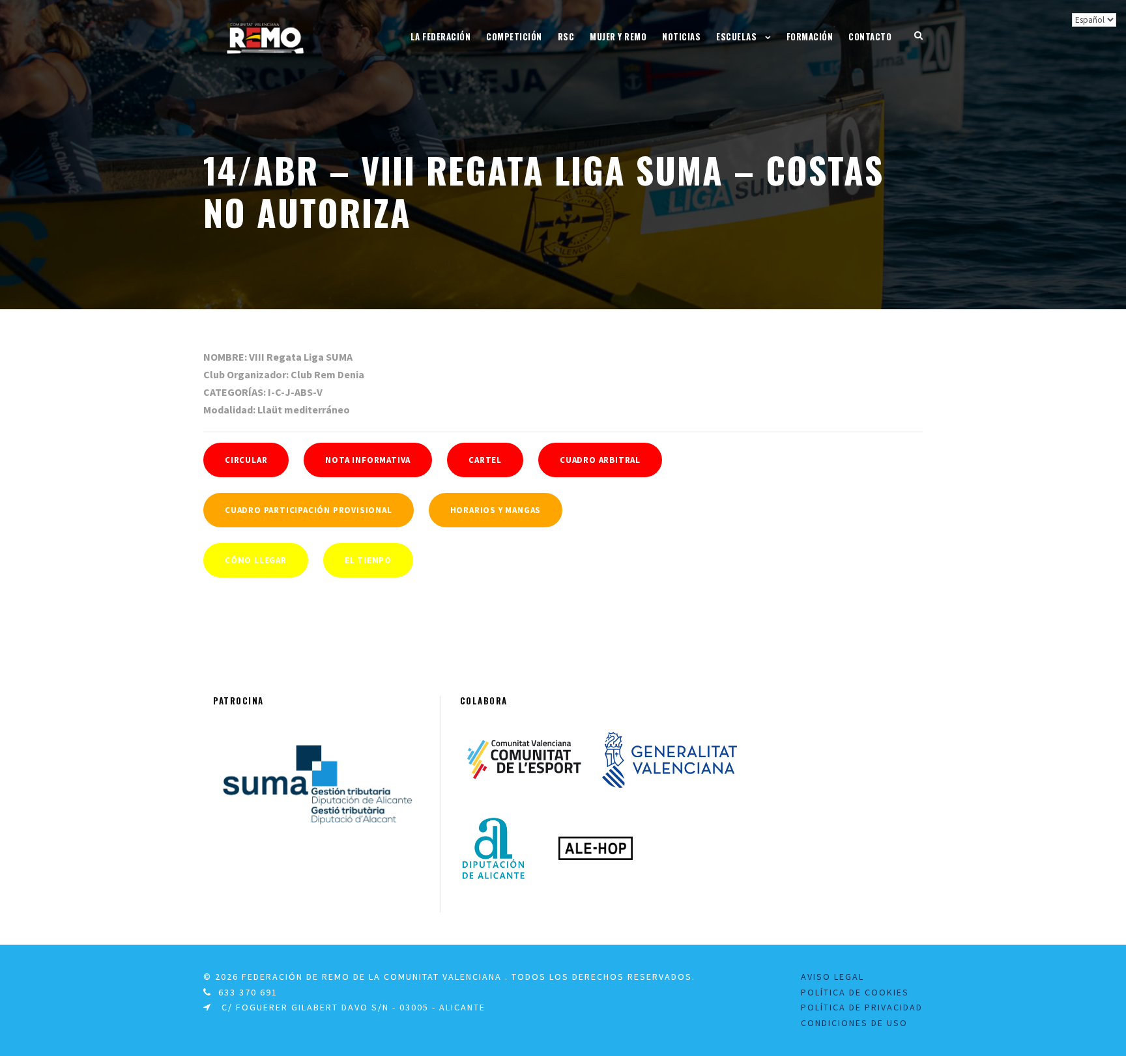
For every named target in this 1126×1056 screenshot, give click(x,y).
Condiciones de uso (854, 1023)
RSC (566, 36)
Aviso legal (832, 976)
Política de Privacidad (862, 1007)
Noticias (681, 36)
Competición (514, 36)
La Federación (441, 36)
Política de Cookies (855, 992)
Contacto (869, 36)
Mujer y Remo (618, 36)
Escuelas (736, 36)
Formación (810, 36)
